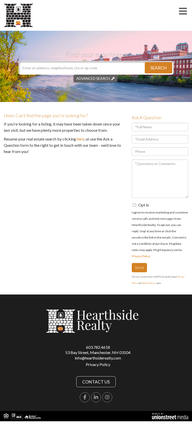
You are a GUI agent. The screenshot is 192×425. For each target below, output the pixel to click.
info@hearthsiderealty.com (98, 358)
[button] (158, 68)
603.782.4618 (98, 347)
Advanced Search (93, 78)
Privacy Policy (141, 256)
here (80, 138)
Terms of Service (149, 283)
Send (139, 267)
